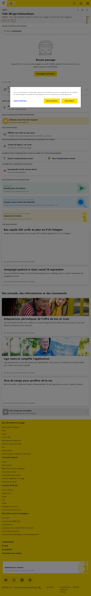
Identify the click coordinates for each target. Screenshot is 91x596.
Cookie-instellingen (20, 101)
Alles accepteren (51, 101)
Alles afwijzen (69, 101)
